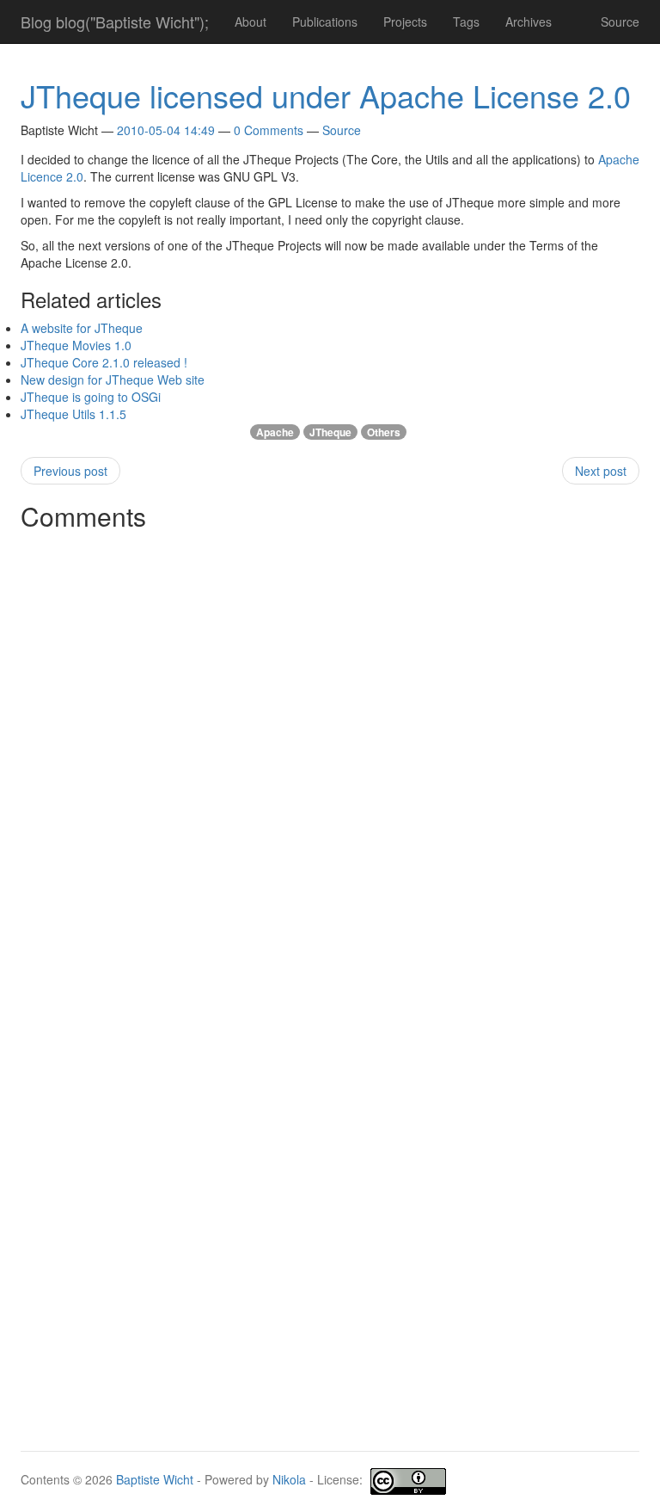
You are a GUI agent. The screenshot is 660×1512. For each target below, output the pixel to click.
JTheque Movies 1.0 (76, 345)
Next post (600, 470)
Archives (528, 21)
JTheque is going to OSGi (91, 396)
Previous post (70, 470)
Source (620, 21)
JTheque (330, 432)
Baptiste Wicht (154, 1479)
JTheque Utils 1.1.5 (73, 414)
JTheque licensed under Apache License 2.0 (326, 95)
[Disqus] (330, 754)
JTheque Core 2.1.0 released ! (104, 362)
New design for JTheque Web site (113, 379)
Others (383, 432)
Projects (405, 21)
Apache (275, 432)
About (250, 21)
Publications (325, 21)
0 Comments (268, 130)
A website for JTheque (82, 327)
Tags (466, 21)
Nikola (289, 1479)
